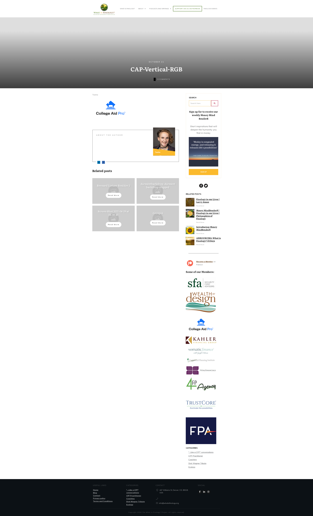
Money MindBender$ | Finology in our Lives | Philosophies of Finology (208, 214)
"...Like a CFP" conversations (200, 452)
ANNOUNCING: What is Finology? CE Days (208, 239)
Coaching (192, 459)
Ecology (191, 467)
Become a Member (204, 262)
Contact (96, 495)
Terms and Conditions (103, 501)
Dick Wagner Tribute (197, 463)
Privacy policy (99, 498)
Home (95, 490)
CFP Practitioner (195, 456)
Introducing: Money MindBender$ (206, 228)
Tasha (95, 95)
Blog (95, 493)
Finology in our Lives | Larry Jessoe (208, 200)
